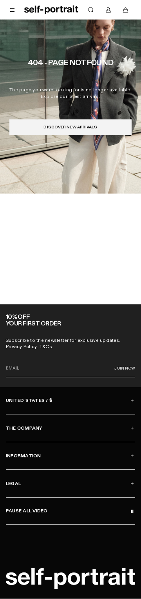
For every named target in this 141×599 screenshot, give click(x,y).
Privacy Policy (21, 346)
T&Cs (46, 346)
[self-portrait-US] (51, 9)
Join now (124, 368)
